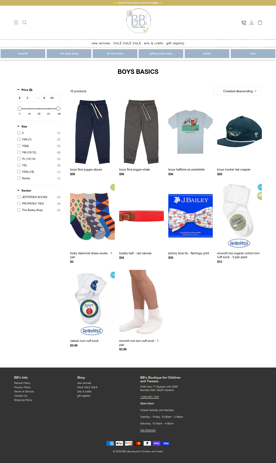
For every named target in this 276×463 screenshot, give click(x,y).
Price (26, 89)
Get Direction (148, 430)
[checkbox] (38, 133)
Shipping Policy (23, 400)
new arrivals (101, 43)
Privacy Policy (22, 387)
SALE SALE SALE (127, 43)
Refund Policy (22, 383)
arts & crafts (153, 43)
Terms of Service (24, 391)
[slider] (20, 109)
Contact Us (20, 395)
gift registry (175, 43)
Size (24, 126)
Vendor (26, 190)
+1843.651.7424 (149, 396)
